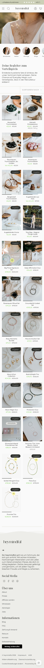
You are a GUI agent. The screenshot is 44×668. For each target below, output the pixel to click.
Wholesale (6, 604)
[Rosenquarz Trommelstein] (32, 145)
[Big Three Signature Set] (11, 253)
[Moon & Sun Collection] (11, 359)
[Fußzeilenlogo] (12, 542)
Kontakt (5, 638)
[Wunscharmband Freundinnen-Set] (11, 429)
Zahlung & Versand (9, 630)
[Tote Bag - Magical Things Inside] (32, 217)
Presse (4, 596)
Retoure (5, 634)
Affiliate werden (8, 600)
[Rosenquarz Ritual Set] (11, 288)
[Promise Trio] (11, 499)
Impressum (22, 655)
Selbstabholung (8, 642)
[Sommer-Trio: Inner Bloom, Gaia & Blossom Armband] (32, 429)
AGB (30, 655)
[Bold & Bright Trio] (32, 359)
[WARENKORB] (40, 8)
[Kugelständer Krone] (11, 217)
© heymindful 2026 (9, 655)
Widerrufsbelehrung (9, 659)
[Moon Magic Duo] (11, 395)
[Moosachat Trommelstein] (11, 107)
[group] (7, 52)
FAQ (3, 626)
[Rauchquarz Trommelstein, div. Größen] (11, 145)
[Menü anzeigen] (3, 8)
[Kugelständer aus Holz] (32, 182)
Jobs (4, 612)
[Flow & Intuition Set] (32, 324)
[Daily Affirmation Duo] (32, 253)
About (4, 592)
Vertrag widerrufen (12, 646)
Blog (4, 622)
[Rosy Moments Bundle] (11, 324)
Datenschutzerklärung (27, 659)
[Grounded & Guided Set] (32, 288)
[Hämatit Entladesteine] (32, 107)
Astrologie (6, 608)
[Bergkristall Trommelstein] (11, 182)
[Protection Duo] (32, 395)
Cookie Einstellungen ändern (12, 664)
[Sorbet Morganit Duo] (11, 466)
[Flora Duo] (32, 466)
